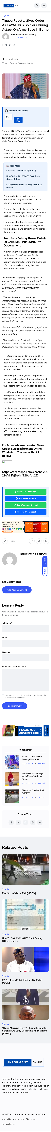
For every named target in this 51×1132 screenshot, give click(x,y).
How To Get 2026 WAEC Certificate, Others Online (23, 177)
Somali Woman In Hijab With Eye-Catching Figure (33, 776)
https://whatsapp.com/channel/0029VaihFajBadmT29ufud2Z (25, 473)
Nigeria (14, 59)
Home (5, 59)
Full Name (7, 623)
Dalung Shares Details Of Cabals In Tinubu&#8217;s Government (25, 242)
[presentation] (25, 211)
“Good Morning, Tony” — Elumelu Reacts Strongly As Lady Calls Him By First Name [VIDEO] (24, 1031)
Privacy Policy (8, 1124)
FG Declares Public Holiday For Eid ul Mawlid (24, 186)
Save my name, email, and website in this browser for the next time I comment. (25, 696)
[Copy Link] (14, 45)
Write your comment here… (15, 666)
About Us (6, 1119)
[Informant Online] (11, 5)
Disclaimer (31, 1119)
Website (6, 652)
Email (5, 637)
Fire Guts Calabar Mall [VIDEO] (21, 170)
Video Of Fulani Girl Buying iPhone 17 (32, 758)
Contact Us (18, 1119)
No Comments (12, 582)
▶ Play (18, 120)
